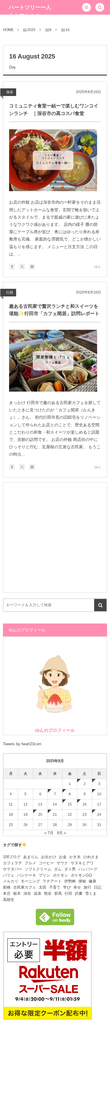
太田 (42, 887)
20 (40, 815)
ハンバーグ (87, 869)
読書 (78, 893)
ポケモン (60, 875)
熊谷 (48, 893)
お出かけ (48, 857)
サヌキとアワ (82, 863)
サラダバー (12, 869)
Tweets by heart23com (22, 744)
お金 (63, 857)
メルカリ (10, 881)
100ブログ (12, 857)
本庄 (7, 893)
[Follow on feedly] (55, 922)
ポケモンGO (81, 875)
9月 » (61, 833)
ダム (58, 869)
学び (67, 887)
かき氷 (75, 857)
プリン (44, 875)
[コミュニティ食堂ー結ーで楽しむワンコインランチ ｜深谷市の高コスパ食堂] (53, 160)
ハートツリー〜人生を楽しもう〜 (30, 11)
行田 (9, 293)
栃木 (17, 893)
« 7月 (48, 833)
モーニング (30, 881)
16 (84, 804)
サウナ (62, 863)
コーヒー (46, 863)
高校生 (8, 899)
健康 (92, 881)
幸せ (77, 887)
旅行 (87, 887)
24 (99, 815)
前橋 (7, 887)
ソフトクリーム (38, 869)
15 (70, 804)
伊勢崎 (70, 881)
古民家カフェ (24, 887)
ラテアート (52, 881)
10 (99, 794)
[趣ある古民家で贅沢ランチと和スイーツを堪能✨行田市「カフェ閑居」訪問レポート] (53, 361)
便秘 (82, 881)
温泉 (37, 893)
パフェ (8, 875)
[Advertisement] (55, 537)
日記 (97, 887)
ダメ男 (70, 869)
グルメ (30, 863)
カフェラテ (12, 863)
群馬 (58, 893)
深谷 (9, 92)
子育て (54, 887)
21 (55, 815)
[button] (86, 7)
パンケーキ (26, 875)
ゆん (97, 266)
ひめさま (91, 857)
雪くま (91, 893)
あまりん (30, 857)
